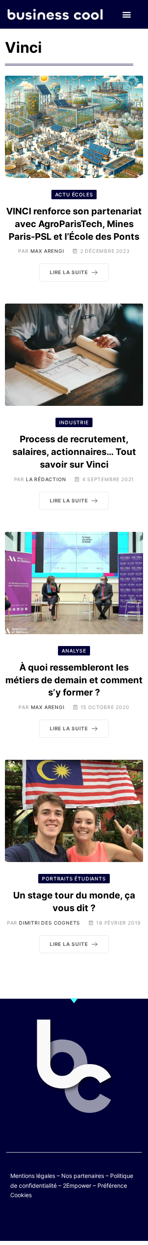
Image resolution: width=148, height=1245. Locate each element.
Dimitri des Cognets (49, 923)
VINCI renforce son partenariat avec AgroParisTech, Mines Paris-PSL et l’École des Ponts (74, 224)
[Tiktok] (82, 1221)
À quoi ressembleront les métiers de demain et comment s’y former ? (74, 680)
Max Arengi (47, 251)
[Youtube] (66, 1221)
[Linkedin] (114, 1221)
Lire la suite (69, 272)
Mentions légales (32, 1175)
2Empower (77, 1185)
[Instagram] (98, 1221)
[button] (126, 14)
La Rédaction (46, 479)
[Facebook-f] (50, 1221)
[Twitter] (34, 1221)
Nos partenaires (82, 1175)
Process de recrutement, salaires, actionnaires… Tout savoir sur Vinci (74, 452)
